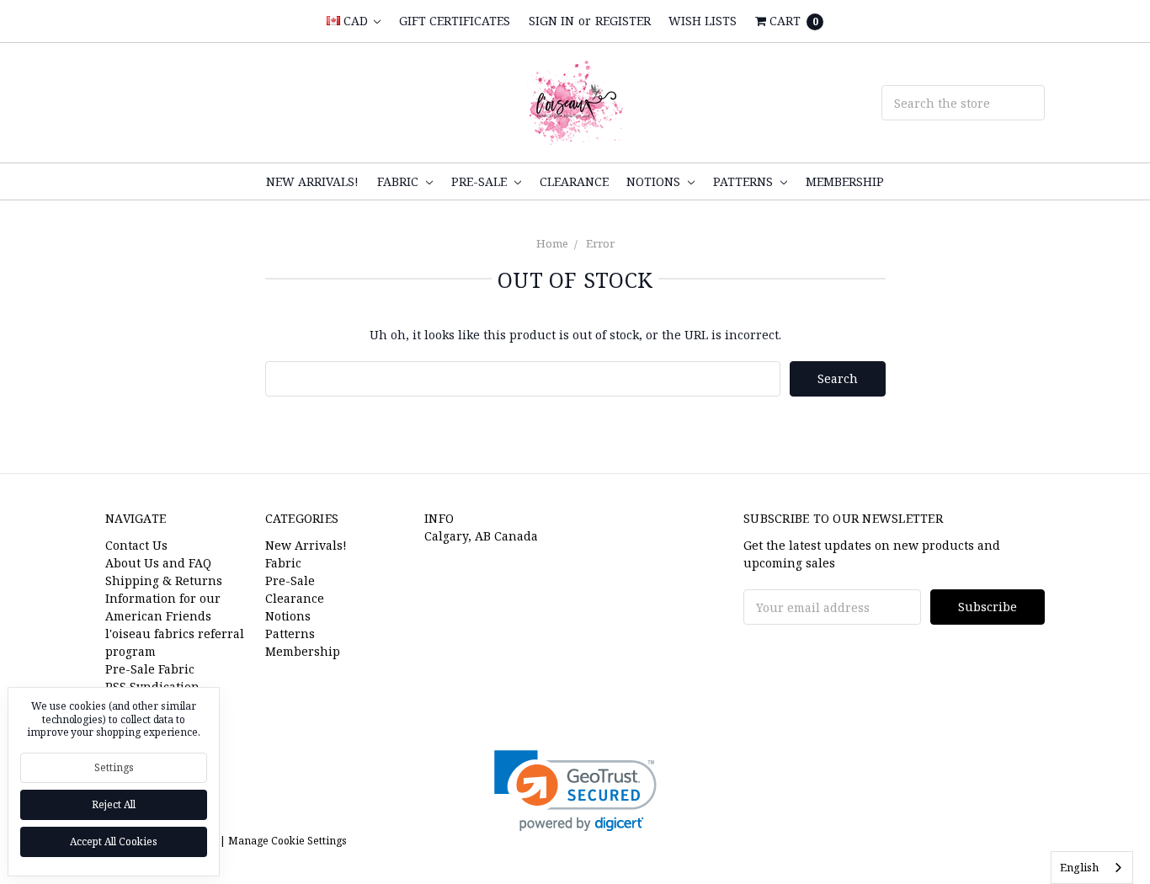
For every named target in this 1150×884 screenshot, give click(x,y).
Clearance (574, 181)
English (1079, 867)
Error (600, 243)
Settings (114, 767)
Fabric (399, 181)
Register (623, 21)
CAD (355, 21)
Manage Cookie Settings (287, 840)
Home (552, 243)
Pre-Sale (480, 181)
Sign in (551, 21)
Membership (845, 181)
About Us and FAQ (158, 563)
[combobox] (1092, 867)
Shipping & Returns (163, 580)
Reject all (114, 804)
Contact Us (136, 545)
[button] (575, 790)
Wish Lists (702, 21)
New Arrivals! (312, 181)
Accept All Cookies (113, 841)
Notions (655, 181)
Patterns (744, 181)
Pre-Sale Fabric (149, 669)
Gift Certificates (454, 21)
